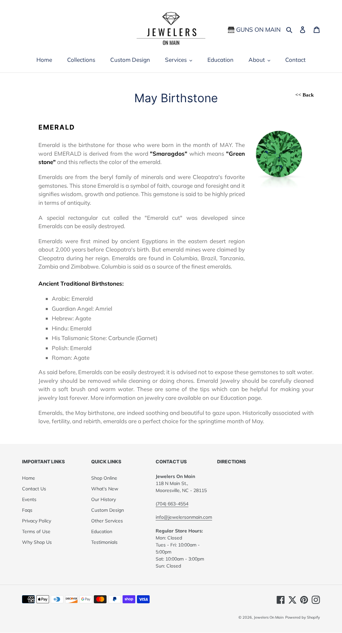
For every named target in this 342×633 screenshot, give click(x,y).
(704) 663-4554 (172, 504)
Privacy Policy (36, 521)
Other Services (107, 521)
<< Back (304, 95)
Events (29, 499)
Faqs (27, 510)
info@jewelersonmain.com (184, 517)
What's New (104, 489)
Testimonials (104, 542)
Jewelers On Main (269, 617)
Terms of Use (36, 531)
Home (28, 478)
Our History (103, 499)
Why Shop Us (37, 542)
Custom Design (107, 510)
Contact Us (34, 489)
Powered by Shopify (302, 617)
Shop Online (104, 478)
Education (101, 531)
